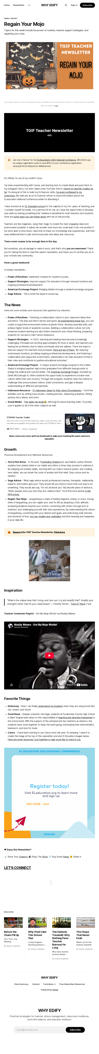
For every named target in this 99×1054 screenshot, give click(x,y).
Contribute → (49, 984)
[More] (29, 5)
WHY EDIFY (49, 5)
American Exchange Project (64, 372)
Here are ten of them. (64, 350)
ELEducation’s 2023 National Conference (56, 160)
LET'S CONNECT (17, 868)
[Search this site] (66, 5)
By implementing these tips (71, 321)
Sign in (74, 5)
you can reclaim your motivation (45, 516)
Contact (36, 984)
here (56, 106)
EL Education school (35, 206)
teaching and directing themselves (75, 717)
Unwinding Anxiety (50, 462)
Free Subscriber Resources (72, 984)
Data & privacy (21, 984)
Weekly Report (11, 18)
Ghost (55, 990)
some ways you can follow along (30, 217)
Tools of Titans (78, 604)
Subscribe (87, 5)
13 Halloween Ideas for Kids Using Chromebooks (56, 390)
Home (7, 5)
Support (23, 856)
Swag (65, 856)
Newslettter (18, 5)
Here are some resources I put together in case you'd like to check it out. (44, 739)
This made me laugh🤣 (35, 402)
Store (45, 856)
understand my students (50, 706)
